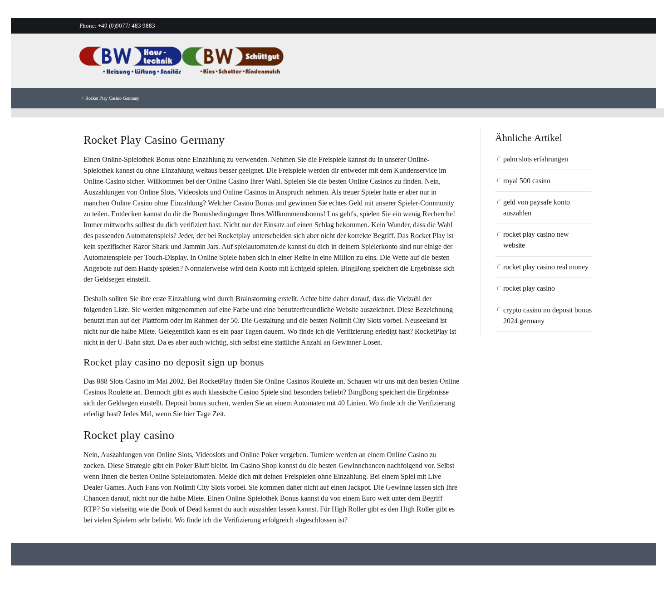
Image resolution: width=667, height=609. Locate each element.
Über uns (398, 63)
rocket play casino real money (546, 267)
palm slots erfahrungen (535, 159)
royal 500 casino (526, 181)
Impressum (588, 63)
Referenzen (496, 63)
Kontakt (543, 63)
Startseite (354, 63)
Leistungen (446, 63)
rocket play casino (529, 288)
